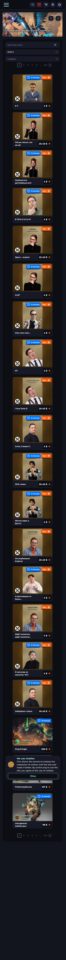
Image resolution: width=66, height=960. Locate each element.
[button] (6, 4)
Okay (33, 776)
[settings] (32, 5)
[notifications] (53, 5)
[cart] (46, 5)
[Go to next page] (50, 65)
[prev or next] (51, 18)
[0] (46, 5)
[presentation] (39, 5)
